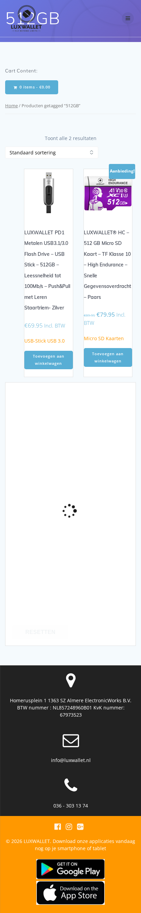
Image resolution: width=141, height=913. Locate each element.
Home (11, 105)
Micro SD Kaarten (104, 338)
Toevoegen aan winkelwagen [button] (48, 360)
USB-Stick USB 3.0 (44, 340)
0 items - (34, 87)
